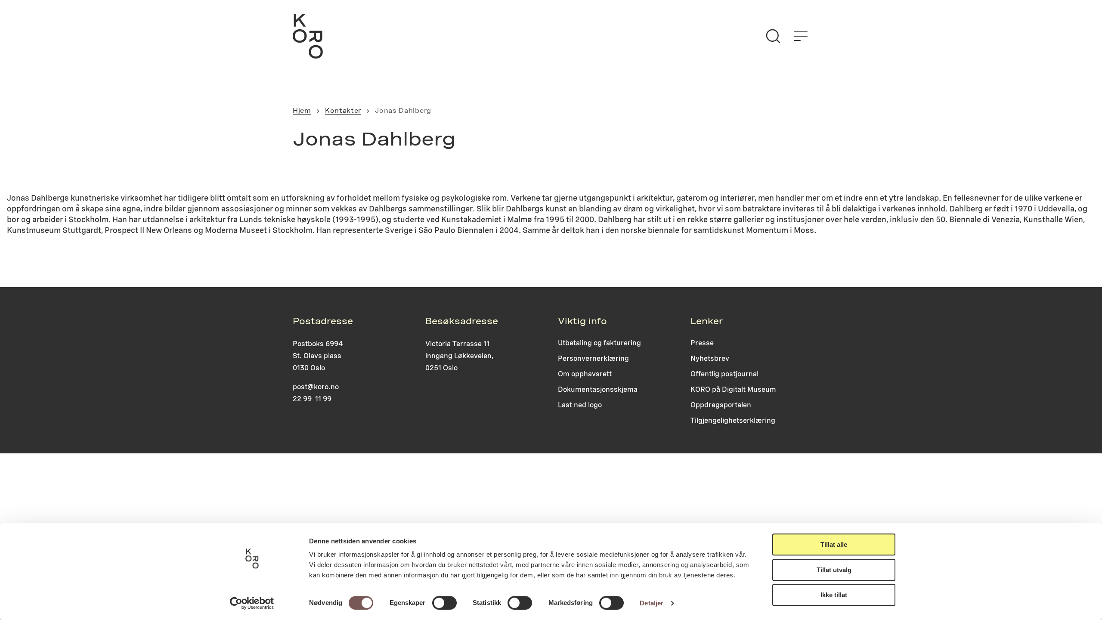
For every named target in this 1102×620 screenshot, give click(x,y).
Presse (702, 343)
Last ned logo (580, 405)
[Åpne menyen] (800, 36)
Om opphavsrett (585, 374)
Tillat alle (833, 544)
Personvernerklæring (593, 358)
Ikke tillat (833, 594)
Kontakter (343, 110)
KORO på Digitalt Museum (733, 389)
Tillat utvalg (834, 570)
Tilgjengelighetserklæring (732, 420)
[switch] (444, 603)
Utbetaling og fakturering (599, 343)
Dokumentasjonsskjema (598, 389)
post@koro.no (316, 387)
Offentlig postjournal (724, 374)
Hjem (302, 110)
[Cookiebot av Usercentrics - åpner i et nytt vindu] (252, 603)
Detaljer (651, 603)
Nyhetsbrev (709, 358)
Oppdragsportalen (720, 405)
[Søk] (773, 36)
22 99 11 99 (312, 399)
